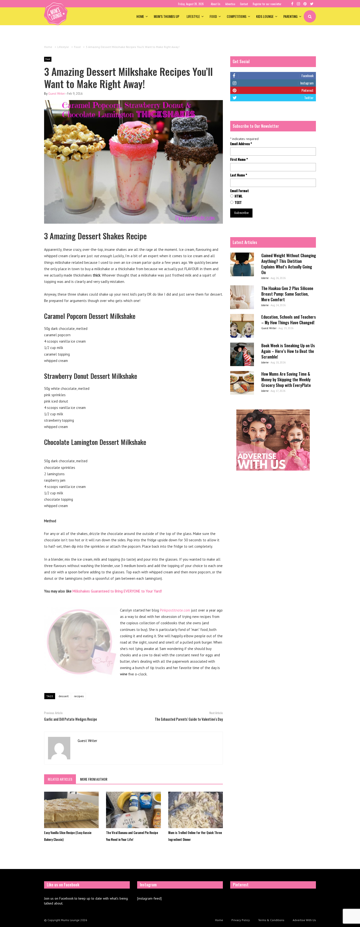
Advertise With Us (304, 920)
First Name (239, 159)
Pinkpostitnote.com (175, 610)
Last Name (238, 175)
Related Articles (60, 779)
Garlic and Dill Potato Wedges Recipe (70, 719)
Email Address (241, 143)
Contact (244, 4)
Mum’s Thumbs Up (166, 16)
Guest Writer (56, 94)
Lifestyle (193, 16)
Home (140, 16)
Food (213, 16)
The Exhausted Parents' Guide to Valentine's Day (189, 719)
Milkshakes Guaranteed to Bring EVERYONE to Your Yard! (117, 591)
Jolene (265, 278)
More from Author (93, 779)
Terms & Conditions (271, 920)
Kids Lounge (265, 16)
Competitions (236, 16)
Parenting (290, 16)
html (238, 196)
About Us (215, 4)
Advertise (230, 4)
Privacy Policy (240, 920)
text (238, 202)
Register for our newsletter (267, 4)
